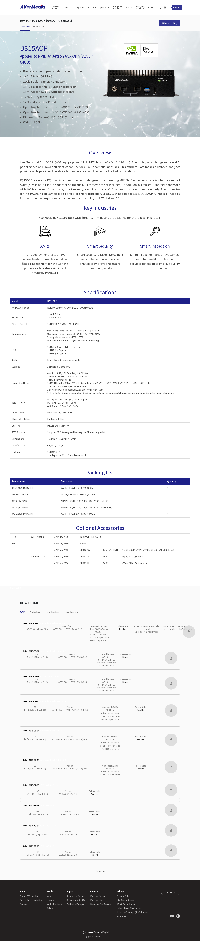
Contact (177, 7)
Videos (50, 908)
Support (129, 7)
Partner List (96, 900)
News (49, 896)
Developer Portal (75, 896)
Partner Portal (97, 896)
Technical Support (76, 904)
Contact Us (170, 892)
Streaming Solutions (140, 7)
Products (67, 7)
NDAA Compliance (125, 904)
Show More (100, 871)
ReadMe (122, 629)
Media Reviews (54, 904)
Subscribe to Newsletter (129, 908)
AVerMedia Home (56, 7)
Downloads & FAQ (75, 900)
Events (50, 900)
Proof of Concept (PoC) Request (133, 912)
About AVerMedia (29, 896)
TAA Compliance (125, 900)
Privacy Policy (123, 896)
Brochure (121, 916)
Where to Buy (170, 23)
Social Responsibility (31, 900)
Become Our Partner (101, 904)
